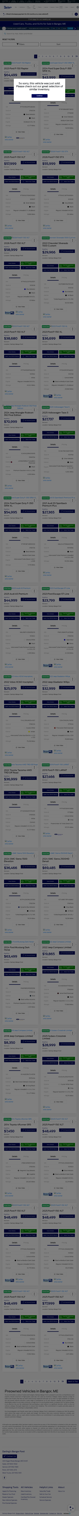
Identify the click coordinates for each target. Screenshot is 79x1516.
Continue (39, 96)
